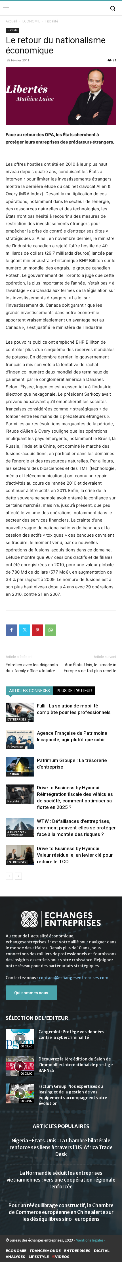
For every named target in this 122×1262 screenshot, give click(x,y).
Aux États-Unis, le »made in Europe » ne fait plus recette (90, 667)
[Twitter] (24, 630)
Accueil (11, 21)
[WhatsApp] (50, 630)
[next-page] (18, 876)
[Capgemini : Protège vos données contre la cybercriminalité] (20, 1039)
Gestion (13, 774)
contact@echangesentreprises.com (73, 977)
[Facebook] (11, 630)
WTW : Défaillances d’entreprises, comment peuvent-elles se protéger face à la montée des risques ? (76, 827)
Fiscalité (51, 21)
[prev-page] (9, 876)
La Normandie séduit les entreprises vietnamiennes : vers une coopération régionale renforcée (61, 1180)
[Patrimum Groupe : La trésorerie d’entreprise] (20, 767)
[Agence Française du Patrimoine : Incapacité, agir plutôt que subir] (20, 740)
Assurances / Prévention (16, 833)
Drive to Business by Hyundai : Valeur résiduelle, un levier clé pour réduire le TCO (75, 855)
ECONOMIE (31, 21)
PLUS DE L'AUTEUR (74, 690)
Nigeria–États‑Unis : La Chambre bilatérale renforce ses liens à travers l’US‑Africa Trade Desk (61, 1147)
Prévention (15, 747)
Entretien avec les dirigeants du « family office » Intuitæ (32, 667)
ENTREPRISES (16, 719)
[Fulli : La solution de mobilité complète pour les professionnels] (20, 712)
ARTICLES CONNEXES (29, 690)
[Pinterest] (37, 630)
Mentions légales (89, 1240)
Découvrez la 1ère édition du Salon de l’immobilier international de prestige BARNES (76, 1064)
